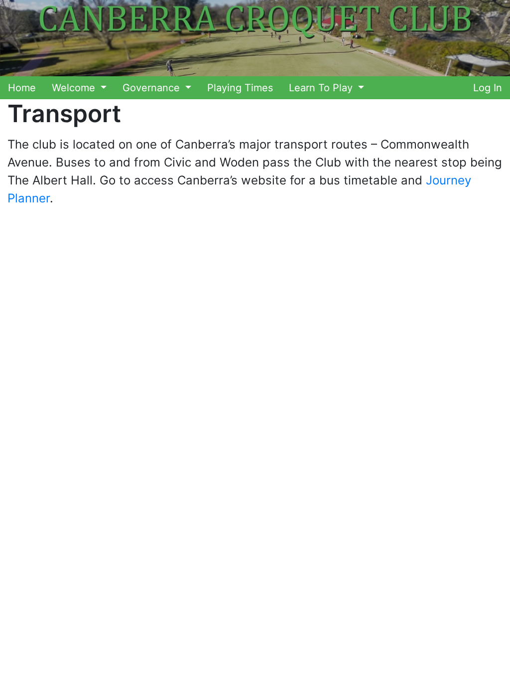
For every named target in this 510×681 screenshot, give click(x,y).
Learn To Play (322, 88)
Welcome (75, 88)
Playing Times (240, 88)
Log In (487, 88)
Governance (153, 88)
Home (22, 88)
